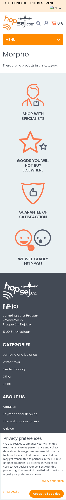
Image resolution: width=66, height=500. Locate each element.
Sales (7, 384)
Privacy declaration (52, 481)
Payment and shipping (20, 414)
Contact (19, 3)
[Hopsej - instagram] (15, 308)
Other (7, 376)
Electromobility (14, 369)
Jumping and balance (20, 355)
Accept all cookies (46, 494)
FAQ (6, 3)
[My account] (46, 23)
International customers (21, 421)
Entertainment (42, 3)
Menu (10, 39)
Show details (11, 491)
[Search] (38, 23)
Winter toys (11, 362)
